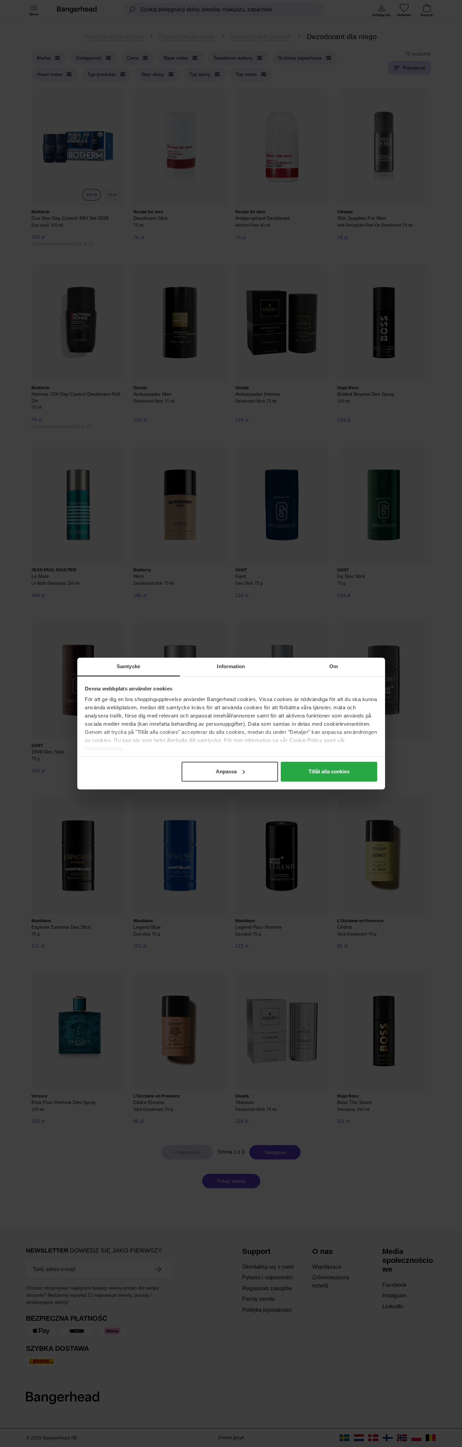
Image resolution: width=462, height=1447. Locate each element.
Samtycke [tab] (128, 666)
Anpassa (226, 771)
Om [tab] (333, 666)
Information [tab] (231, 666)
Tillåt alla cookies (328, 771)
